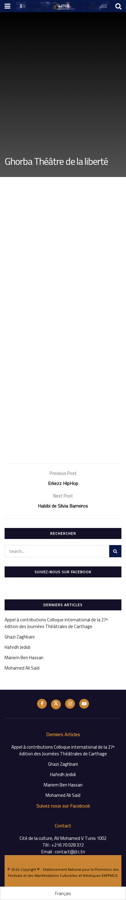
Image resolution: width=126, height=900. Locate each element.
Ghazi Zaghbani (20, 636)
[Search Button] (115, 551)
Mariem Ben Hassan (24, 657)
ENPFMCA (109, 875)
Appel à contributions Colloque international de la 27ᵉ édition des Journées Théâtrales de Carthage (56, 623)
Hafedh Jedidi (17, 647)
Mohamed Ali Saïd (22, 667)
